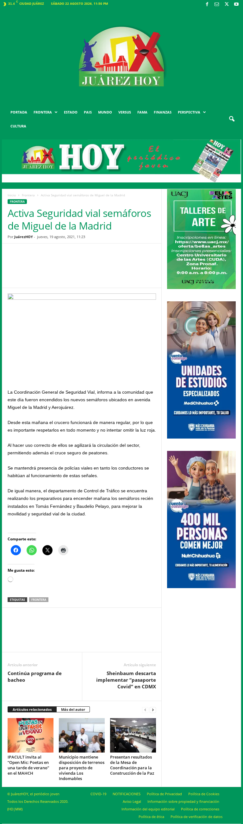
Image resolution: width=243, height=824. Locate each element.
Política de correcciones (200, 809)
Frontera (28, 195)
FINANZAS (162, 112)
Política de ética (151, 816)
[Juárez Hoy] (121, 56)
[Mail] (217, 4)
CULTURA (18, 126)
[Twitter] (226, 4)
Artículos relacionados (32, 709)
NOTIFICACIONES (126, 793)
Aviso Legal (132, 801)
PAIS (88, 112)
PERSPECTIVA (189, 112)
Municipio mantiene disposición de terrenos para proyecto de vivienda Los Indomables (81, 767)
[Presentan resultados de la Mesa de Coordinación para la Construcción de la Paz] (133, 735)
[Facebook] (207, 4)
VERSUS (124, 112)
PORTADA (18, 112)
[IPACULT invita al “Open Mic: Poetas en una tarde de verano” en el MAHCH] (30, 735)
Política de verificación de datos (196, 816)
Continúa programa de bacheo (35, 676)
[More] (131, 270)
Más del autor (73, 709)
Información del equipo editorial (148, 809)
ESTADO (71, 112)
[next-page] (153, 709)
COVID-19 (98, 793)
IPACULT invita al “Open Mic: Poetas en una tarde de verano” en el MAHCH (28, 765)
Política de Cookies (203, 793)
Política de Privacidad (164, 793)
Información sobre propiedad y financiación (183, 801)
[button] (232, 119)
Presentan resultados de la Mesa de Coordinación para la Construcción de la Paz (132, 765)
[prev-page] (145, 709)
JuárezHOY (23, 236)
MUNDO (105, 112)
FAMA (142, 112)
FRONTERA (43, 112)
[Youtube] (236, 4)
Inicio (12, 195)
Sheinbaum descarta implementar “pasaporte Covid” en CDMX (126, 680)
